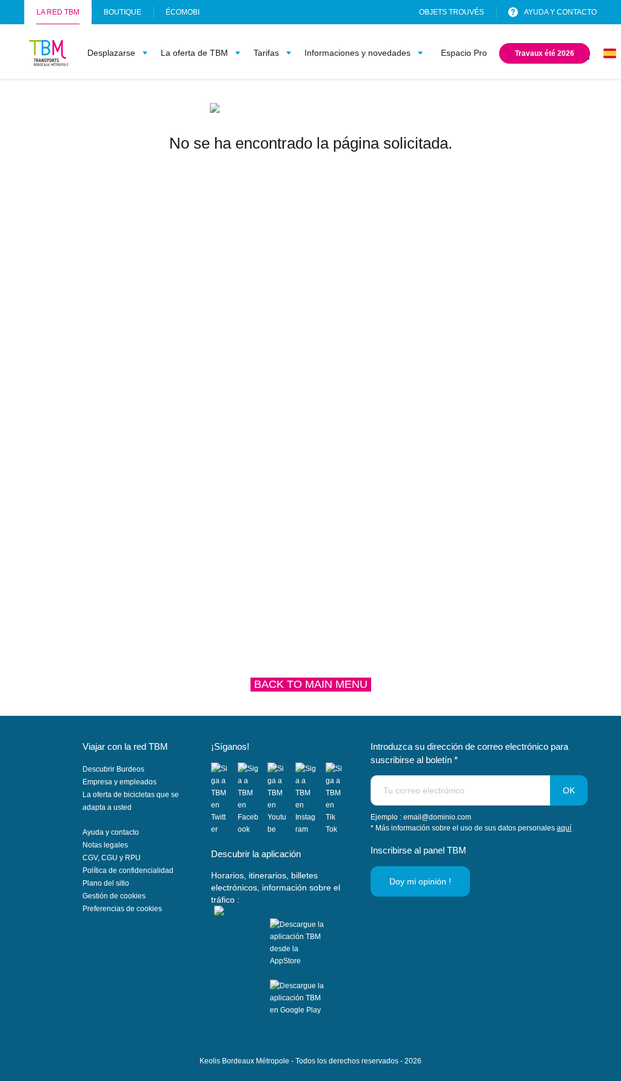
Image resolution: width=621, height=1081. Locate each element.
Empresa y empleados (119, 782)
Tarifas (266, 53)
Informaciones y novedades (357, 53)
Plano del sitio (105, 883)
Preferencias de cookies (122, 908)
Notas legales (105, 845)
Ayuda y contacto (110, 832)
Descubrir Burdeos (113, 769)
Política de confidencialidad (127, 870)
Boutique (122, 12)
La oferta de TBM (194, 53)
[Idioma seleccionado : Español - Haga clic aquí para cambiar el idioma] (609, 53)
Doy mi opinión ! (420, 881)
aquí (564, 828)
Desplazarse (111, 53)
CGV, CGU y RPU (111, 858)
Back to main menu (311, 684)
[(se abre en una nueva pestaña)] (224, 799)
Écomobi (183, 16)
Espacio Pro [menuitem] (464, 53)
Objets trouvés (451, 12)
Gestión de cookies (114, 896)
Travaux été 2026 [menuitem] (547, 56)
